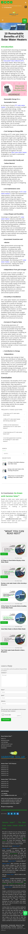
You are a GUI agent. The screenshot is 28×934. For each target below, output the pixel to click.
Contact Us (20, 927)
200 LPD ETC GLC (5, 773)
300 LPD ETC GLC (5, 769)
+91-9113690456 (7, 7)
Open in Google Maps (7, 806)
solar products (13, 853)
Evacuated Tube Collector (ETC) (13, 61)
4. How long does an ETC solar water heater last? (12, 433)
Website (3, 701)
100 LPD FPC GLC (5, 781)
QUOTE (24, 20)
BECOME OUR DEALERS (6, 746)
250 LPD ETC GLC (5, 771)
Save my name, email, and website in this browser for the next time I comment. (13, 710)
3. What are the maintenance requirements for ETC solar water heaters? (12, 426)
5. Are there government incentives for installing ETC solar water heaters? (12, 439)
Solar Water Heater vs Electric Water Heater (13, 629)
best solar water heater (19, 152)
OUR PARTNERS (4, 742)
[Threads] (5, 2)
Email (2, 695)
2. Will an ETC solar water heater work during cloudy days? (11, 419)
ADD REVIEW (4, 748)
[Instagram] (11, 2)
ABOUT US (3, 738)
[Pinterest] (15, 814)
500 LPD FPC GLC (5, 787)
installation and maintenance (16, 883)
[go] (24, 453)
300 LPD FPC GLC (5, 785)
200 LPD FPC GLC (5, 783)
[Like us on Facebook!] (9, 814)
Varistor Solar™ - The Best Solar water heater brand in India (14, 825)
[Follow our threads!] (12, 814)
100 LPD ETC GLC (5, 766)
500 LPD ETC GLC (5, 767)
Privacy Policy (4, 925)
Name (3, 689)
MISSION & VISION (5, 740)
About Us (18, 925)
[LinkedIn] (8, 2)
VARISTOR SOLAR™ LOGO (6, 744)
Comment (4, 672)
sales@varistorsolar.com (13, 519)
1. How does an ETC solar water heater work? (11, 414)
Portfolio (13, 927)
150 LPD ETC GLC (5, 775)
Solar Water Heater (18, 558)
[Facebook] (2, 2)
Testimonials (12, 925)
